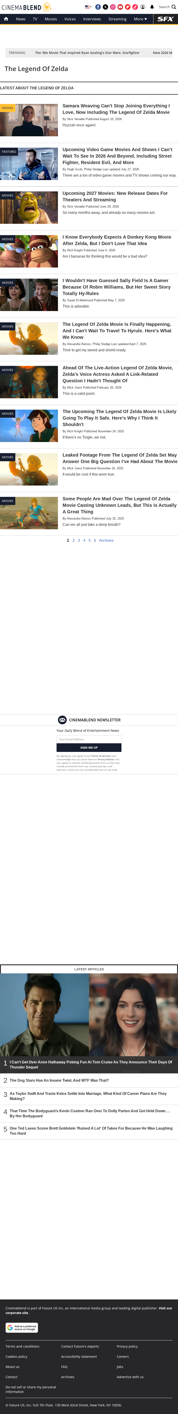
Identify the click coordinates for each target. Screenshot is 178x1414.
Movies (51, 19)
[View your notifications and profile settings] (152, 7)
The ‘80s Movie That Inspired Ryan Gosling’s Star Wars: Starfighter (87, 52)
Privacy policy (127, 1346)
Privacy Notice (106, 759)
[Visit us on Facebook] (98, 7)
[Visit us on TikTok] (135, 7)
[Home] (6, 19)
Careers (123, 1356)
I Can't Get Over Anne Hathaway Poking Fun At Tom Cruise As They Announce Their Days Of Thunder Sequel (91, 1064)
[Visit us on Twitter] (105, 7)
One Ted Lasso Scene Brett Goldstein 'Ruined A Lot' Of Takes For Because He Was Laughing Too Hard (91, 1130)
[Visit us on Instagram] (113, 7)
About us (12, 1366)
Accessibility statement (79, 1356)
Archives (106, 540)
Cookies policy (16, 1356)
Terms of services (101, 755)
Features (9, 151)
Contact (11, 1377)
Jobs (120, 1366)
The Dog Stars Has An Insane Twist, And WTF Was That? (59, 1080)
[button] (167, 7)
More (139, 19)
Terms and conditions (22, 1346)
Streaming (117, 19)
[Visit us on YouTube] (120, 7)
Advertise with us (130, 1377)
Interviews (92, 19)
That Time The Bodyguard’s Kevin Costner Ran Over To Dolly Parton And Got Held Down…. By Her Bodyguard (90, 1113)
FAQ (64, 1366)
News (20, 19)
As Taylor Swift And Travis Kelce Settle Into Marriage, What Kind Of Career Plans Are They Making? (88, 1096)
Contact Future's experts (80, 1346)
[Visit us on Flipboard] (127, 7)
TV (35, 19)
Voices (70, 19)
